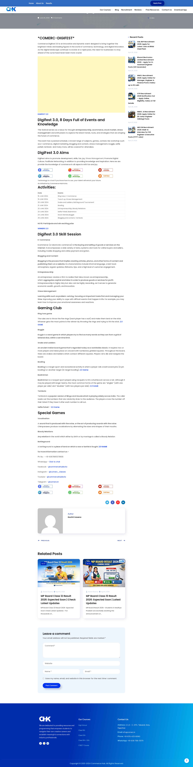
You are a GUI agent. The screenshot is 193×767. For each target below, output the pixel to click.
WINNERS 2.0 (43, 228)
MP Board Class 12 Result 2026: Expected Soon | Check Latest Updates (58, 599)
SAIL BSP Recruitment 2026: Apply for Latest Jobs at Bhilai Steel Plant (146, 45)
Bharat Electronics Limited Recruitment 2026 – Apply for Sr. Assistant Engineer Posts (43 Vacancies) (141, 62)
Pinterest (118, 502)
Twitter (107, 502)
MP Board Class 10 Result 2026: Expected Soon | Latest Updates (103, 599)
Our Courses (105, 10)
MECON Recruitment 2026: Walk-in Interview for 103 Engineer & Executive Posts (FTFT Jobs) (141, 132)
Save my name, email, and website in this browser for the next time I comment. (81, 678)
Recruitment (126, 10)
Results (49, 3)
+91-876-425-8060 (132, 736)
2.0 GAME (94, 386)
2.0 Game (84, 370)
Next (120, 540)
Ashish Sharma (48, 592)
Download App (180, 10)
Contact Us (167, 10)
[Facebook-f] (40, 743)
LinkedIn (123, 502)
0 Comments (57, 18)
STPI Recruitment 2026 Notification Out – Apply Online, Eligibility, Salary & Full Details (141, 98)
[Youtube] (47, 743)
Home (31, 3)
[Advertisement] (81, 70)
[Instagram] (44, 743)
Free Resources (152, 10)
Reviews (138, 10)
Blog (117, 10)
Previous (45, 540)
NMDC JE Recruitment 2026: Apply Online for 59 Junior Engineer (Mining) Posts (146, 115)
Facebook (112, 502)
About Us (40, 3)
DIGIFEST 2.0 (43, 114)
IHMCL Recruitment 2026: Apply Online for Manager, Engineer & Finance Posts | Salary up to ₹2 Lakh (141, 80)
